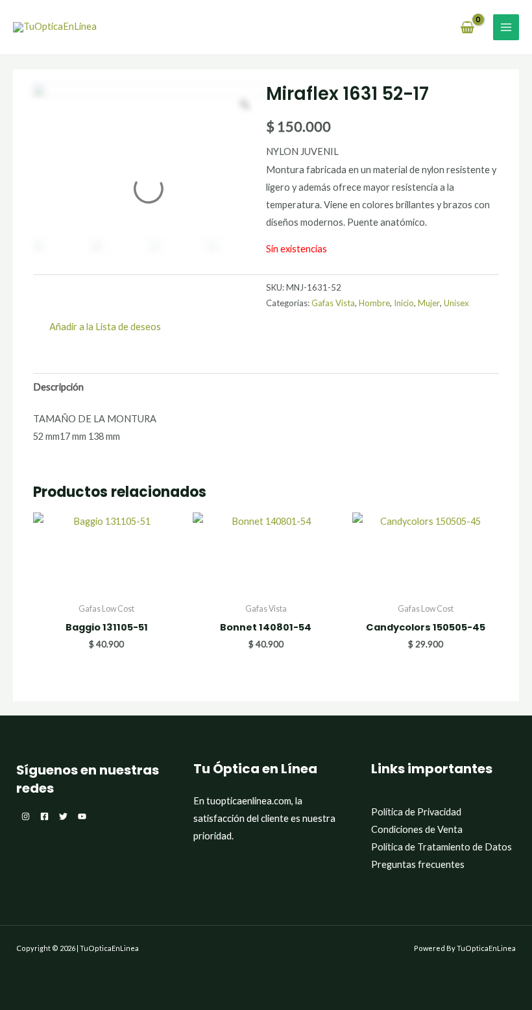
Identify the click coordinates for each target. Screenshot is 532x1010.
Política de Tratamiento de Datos (441, 846)
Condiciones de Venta (417, 829)
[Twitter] (63, 816)
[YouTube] (82, 816)
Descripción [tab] (58, 386)
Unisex (456, 303)
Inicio (404, 303)
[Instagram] (25, 816)
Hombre (374, 303)
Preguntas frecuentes (418, 864)
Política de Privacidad (416, 811)
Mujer (429, 303)
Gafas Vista (333, 303)
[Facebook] (44, 816)
